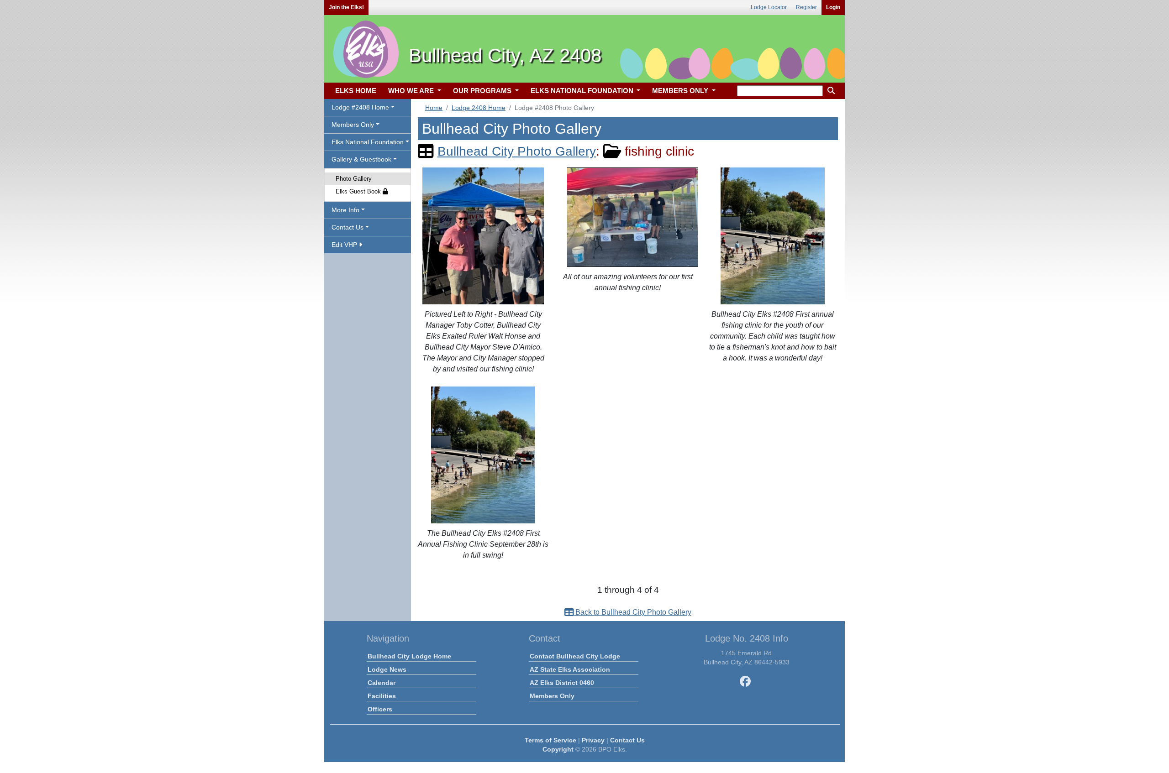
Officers (380, 709)
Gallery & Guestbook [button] (361, 159)
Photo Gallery (354, 178)
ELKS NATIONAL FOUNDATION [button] (583, 90)
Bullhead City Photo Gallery (516, 151)
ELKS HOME (355, 90)
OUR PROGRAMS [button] (483, 90)
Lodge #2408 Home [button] (360, 107)
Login (833, 7)
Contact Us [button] (347, 227)
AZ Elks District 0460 (562, 682)
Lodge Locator (769, 7)
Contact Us (627, 740)
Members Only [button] (353, 124)
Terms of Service (550, 740)
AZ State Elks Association (570, 669)
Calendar (381, 682)
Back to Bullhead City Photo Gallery (632, 612)
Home (433, 107)
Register (806, 7)
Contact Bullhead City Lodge (575, 656)
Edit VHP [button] (345, 244)
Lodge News (387, 669)
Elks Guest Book (359, 191)
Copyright (558, 749)
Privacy (593, 740)
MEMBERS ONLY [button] (681, 90)
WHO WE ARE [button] (412, 90)
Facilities (382, 696)
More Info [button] (345, 210)
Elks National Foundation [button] (368, 142)
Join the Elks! (346, 7)
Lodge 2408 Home (479, 107)
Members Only (552, 696)
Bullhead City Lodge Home (409, 656)
